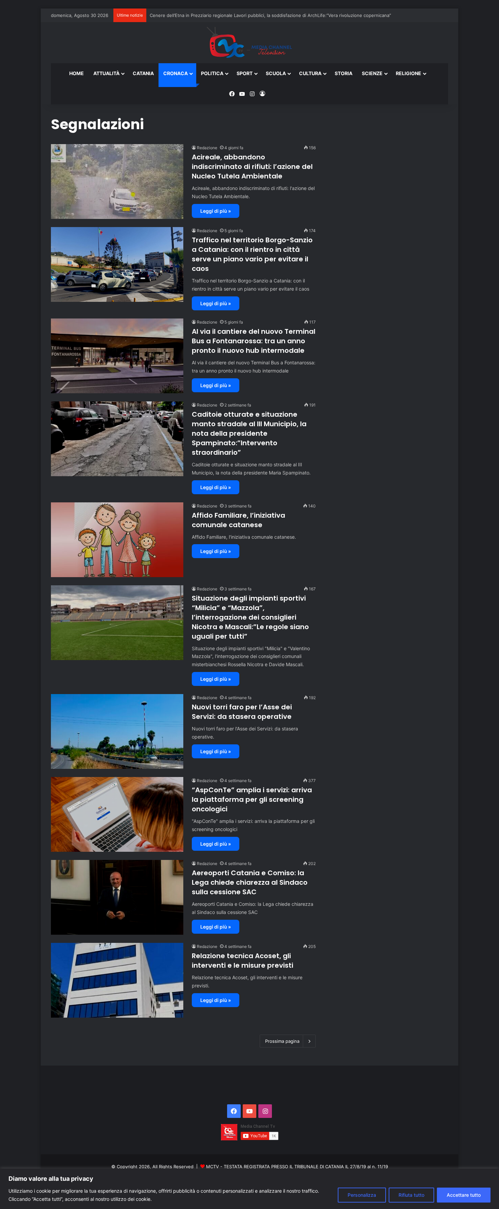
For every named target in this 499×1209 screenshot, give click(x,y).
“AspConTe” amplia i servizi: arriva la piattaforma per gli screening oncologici (252, 799)
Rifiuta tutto (411, 1195)
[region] (249, 1189)
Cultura (310, 73)
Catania (143, 73)
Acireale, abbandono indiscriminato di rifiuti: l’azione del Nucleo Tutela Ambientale (252, 166)
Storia (343, 73)
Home (76, 73)
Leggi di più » (215, 211)
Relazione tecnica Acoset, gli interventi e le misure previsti (242, 960)
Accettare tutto (464, 1195)
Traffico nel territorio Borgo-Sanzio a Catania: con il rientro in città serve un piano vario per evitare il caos (252, 254)
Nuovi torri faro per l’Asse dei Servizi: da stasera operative (242, 711)
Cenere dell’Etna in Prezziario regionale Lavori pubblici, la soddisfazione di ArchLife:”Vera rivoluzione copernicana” (270, 15)
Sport (245, 73)
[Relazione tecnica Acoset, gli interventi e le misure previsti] (117, 980)
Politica (212, 73)
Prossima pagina (282, 1041)
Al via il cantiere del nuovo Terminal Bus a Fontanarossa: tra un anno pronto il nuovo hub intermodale (253, 341)
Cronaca (175, 73)
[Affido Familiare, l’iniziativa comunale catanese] (117, 539)
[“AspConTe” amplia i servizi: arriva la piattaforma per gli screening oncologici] (117, 814)
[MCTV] (249, 43)
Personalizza (362, 1195)
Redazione (207, 147)
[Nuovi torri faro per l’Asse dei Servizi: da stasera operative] (117, 731)
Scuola (276, 73)
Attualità (106, 73)
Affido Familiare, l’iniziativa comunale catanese (238, 520)
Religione (408, 73)
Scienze (372, 73)
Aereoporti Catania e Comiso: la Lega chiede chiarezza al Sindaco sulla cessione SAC (250, 882)
